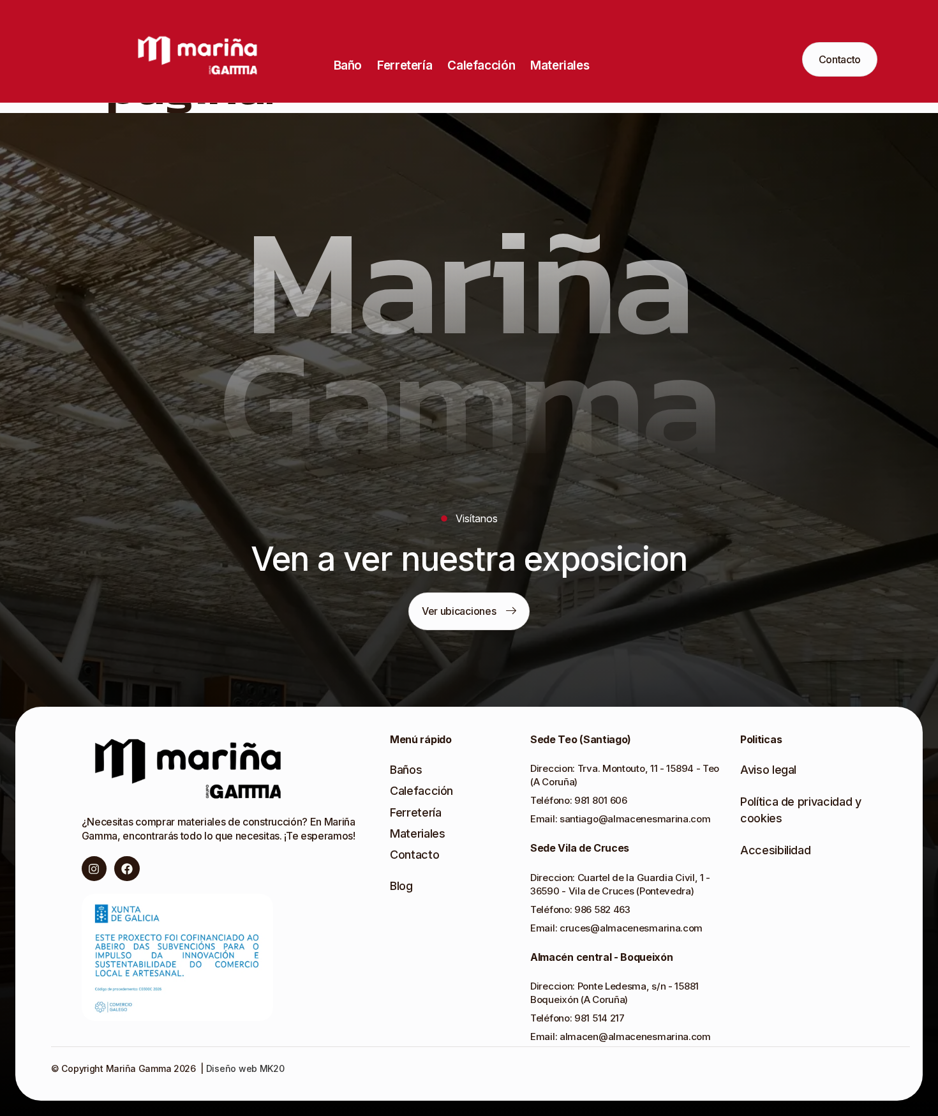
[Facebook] (127, 869)
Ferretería (404, 65)
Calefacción (481, 65)
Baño (348, 65)
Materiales (559, 65)
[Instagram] (94, 869)
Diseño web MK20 (244, 1068)
